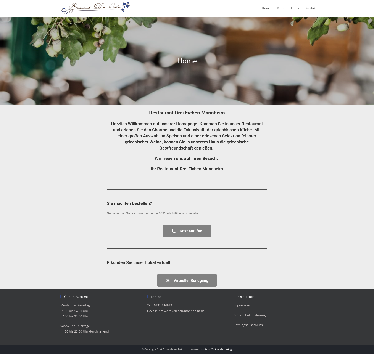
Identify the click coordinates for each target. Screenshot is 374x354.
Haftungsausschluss (248, 325)
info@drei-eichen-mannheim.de (181, 311)
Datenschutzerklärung (250, 315)
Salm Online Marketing (218, 349)
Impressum (242, 305)
